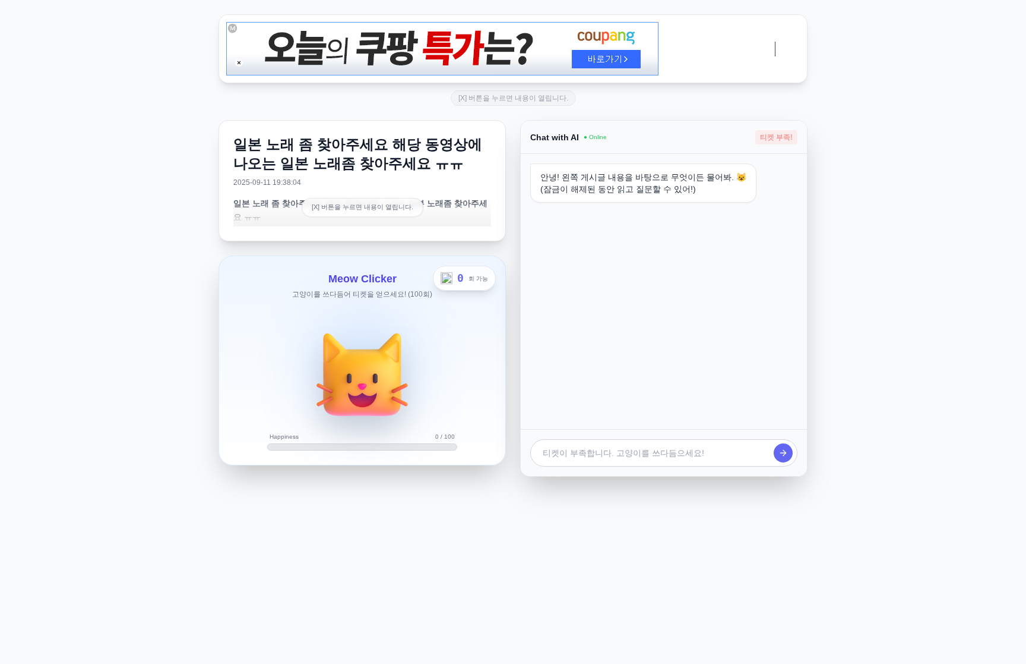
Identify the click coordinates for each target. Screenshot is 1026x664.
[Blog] (554, 648)
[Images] (528, 648)
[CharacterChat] (580, 648)
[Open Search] (393, 648)
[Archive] (607, 648)
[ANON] (502, 648)
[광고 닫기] (239, 63)
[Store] (476, 648)
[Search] (450, 648)
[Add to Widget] (633, 648)
